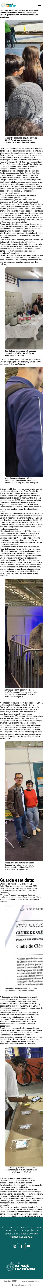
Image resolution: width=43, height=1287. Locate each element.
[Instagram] (15, 1246)
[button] (39, 4)
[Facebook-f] (21, 1246)
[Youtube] (28, 1246)
